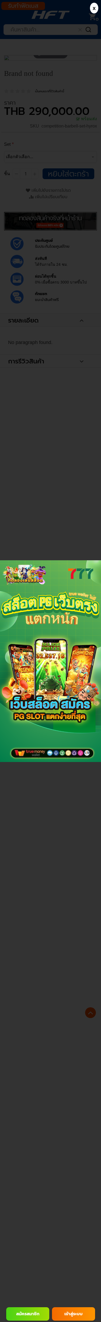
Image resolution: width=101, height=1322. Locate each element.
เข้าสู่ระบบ (73, 1314)
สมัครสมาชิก (27, 1314)
